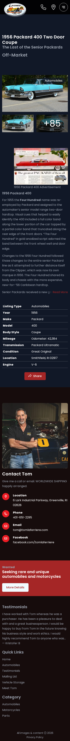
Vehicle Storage (13, 682)
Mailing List (9, 676)
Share (37, 376)
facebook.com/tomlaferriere (33, 542)
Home (6, 659)
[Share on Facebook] (24, 365)
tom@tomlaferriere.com (30, 530)
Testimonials (11, 671)
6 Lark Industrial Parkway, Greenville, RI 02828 (40, 502)
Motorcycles (11, 710)
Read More (60, 292)
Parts (6, 716)
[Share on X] (31, 365)
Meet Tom (9, 688)
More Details (15, 587)
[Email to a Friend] (45, 365)
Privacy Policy (35, 737)
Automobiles (11, 665)
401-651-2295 (22, 517)
